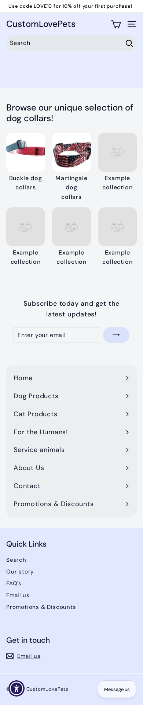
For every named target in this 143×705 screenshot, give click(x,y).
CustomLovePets (41, 24)
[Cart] (116, 24)
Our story (20, 571)
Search (16, 560)
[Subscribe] (116, 335)
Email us (17, 595)
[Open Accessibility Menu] (16, 688)
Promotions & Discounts (41, 607)
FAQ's (14, 583)
